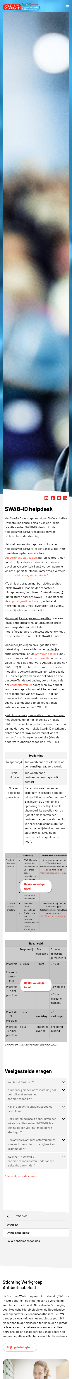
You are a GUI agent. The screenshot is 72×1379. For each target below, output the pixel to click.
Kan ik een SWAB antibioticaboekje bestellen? (30, 1109)
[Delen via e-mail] (46, 498)
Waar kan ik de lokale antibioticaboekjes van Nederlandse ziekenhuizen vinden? (31, 1161)
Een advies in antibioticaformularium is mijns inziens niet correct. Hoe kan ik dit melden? (31, 1144)
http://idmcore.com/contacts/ (28, 575)
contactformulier (40, 658)
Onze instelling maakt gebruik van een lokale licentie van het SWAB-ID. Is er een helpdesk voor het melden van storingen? (32, 1125)
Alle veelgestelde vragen (21, 1176)
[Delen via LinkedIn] (65, 498)
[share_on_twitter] (59, 498)
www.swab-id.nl (45, 653)
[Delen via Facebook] (53, 498)
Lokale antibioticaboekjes (23, 1240)
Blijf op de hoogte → (20, 1347)
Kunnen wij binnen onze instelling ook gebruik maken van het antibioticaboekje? (32, 1094)
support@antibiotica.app (21, 557)
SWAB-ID (12, 1224)
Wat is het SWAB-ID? (21, 1082)
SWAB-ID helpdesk (18, 1232)
